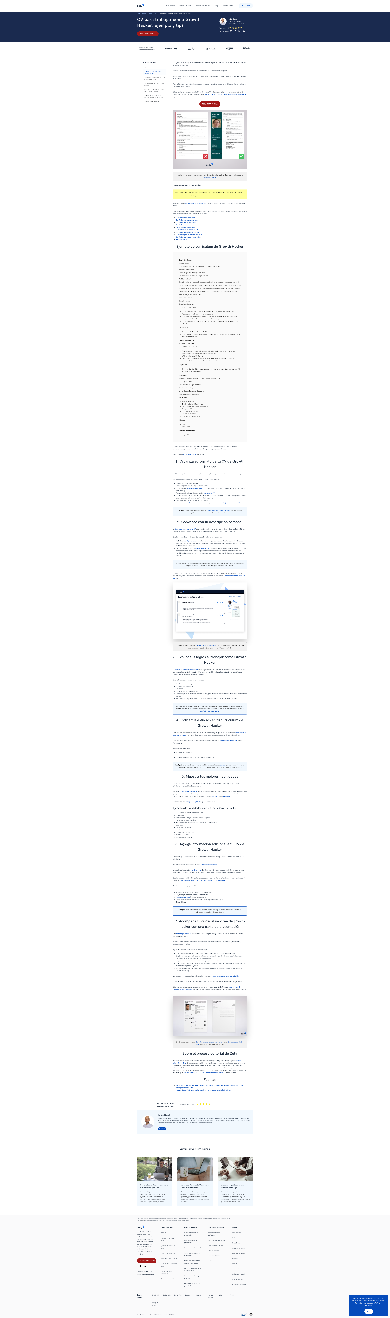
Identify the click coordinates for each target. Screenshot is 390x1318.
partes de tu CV (209, 493)
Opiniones (235, 1258)
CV (155, 14)
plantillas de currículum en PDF (219, 511)
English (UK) (167, 1295)
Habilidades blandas (214, 1256)
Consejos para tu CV (167, 1279)
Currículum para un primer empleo (188, 237)
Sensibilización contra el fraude (239, 1286)
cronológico (223, 503)
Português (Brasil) (155, 1304)
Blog (216, 6)
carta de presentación (183, 934)
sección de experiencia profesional (187, 670)
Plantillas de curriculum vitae (168, 1239)
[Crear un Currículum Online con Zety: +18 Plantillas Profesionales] (140, 7)
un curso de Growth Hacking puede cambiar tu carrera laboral (203, 880)
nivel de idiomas (195, 870)
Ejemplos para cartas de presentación (209, 1042)
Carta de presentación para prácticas (192, 1277)
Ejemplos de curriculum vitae (168, 1247)
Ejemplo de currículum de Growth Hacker (152, 72)
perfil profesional (190, 541)
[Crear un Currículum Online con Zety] (140, 1228)
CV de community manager (185, 227)
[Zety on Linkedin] (145, 1266)
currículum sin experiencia (209, 711)
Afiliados (234, 1264)
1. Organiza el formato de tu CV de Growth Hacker (154, 78)
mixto (239, 503)
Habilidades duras (213, 1261)
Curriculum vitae (185, 6)
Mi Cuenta (246, 6)
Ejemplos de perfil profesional (166, 1272)
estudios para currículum (228, 741)
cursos (222, 765)
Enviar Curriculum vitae (168, 1253)
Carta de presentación (203, 6)
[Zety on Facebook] (140, 1266)
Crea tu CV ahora (209, 104)
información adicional (210, 865)
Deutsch (187, 1295)
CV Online (164, 1233)
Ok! (368, 1311)
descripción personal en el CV (185, 529)
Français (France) (210, 1296)
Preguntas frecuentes (238, 1253)
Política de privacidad (238, 1274)
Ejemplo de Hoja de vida (215, 1245)
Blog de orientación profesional (214, 1234)
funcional (232, 503)
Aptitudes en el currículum (169, 1258)
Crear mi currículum (147, 1261)
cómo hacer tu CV (189, 454)
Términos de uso (237, 1269)
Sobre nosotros (236, 1233)
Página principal (142, 14)
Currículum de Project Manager (187, 220)
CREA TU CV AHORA (147, 34)
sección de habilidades (189, 791)
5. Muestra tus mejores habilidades (151, 103)
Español (198, 1295)
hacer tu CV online (209, 178)
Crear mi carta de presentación (210, 1016)
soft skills (226, 796)
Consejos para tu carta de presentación (192, 1285)
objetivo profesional (202, 548)
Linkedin (163, 1129)
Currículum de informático (185, 225)
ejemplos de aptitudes (193, 802)
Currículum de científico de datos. (188, 230)
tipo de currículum (191, 503)
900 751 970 (148, 1272)
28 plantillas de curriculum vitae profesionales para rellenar (225, 94)
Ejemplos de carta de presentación (190, 1241)
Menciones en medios (238, 1248)
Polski (231, 1295)
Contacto (234, 1238)
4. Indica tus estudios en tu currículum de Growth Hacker (153, 97)
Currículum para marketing (185, 218)
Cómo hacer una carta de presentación (192, 1254)
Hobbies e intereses (183, 897)
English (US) (178, 1295)
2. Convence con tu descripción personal (154, 84)
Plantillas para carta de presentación (191, 1234)
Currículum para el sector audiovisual (189, 235)
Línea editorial (236, 1243)
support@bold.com (148, 1274)
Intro (145, 67)
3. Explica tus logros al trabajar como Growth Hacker (154, 91)
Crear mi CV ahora (210, 611)
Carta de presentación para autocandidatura (192, 1269)
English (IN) (155, 1295)
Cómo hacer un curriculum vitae (169, 1265)
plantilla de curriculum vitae (206, 646)
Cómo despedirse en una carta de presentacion (192, 1262)
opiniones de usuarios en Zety (195, 203)
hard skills (214, 796)
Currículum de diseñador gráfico (187, 232)
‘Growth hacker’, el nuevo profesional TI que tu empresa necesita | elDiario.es (203, 1090)
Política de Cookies (237, 1279)
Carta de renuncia (213, 1250)
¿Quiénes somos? (228, 6)
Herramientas (170, 6)
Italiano (221, 1295)
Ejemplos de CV (181, 240)
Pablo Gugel (233, 19)
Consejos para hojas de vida (216, 1240)
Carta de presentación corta (193, 1248)
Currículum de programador (186, 223)
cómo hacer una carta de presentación (225, 976)
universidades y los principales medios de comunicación (203, 1073)
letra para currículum (194, 488)
